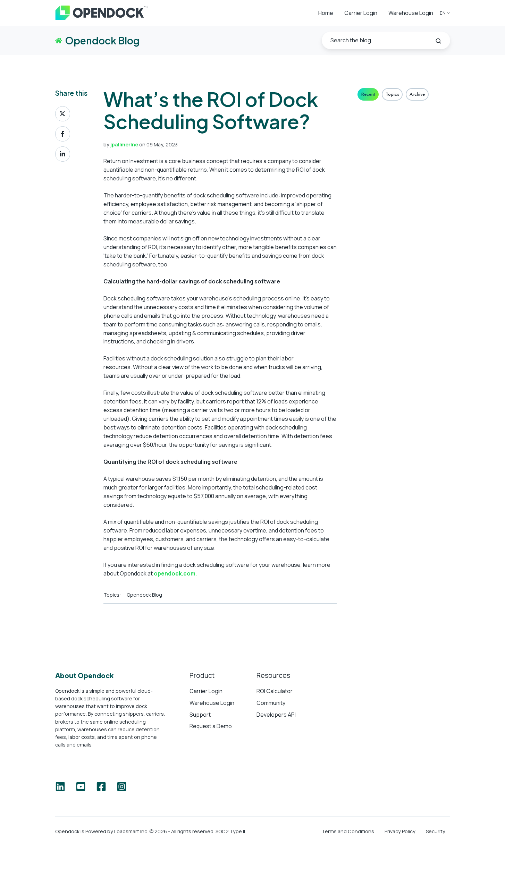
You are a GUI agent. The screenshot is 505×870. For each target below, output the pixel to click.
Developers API (276, 714)
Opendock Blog (144, 594)
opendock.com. (176, 573)
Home (325, 13)
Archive (417, 94)
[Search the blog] (438, 40)
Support (200, 714)
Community (270, 703)
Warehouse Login (410, 13)
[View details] (60, 787)
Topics (392, 94)
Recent (368, 94)
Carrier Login (360, 13)
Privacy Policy (400, 831)
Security (435, 831)
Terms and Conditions (348, 831)
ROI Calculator (274, 691)
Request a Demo (211, 726)
